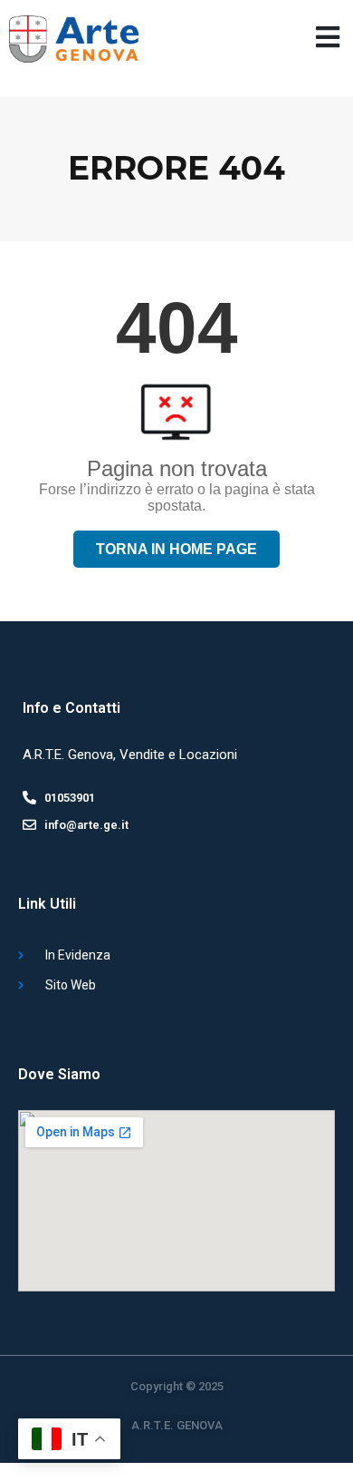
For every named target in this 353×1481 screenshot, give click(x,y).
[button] (327, 37)
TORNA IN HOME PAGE (176, 549)
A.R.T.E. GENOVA (177, 1425)
